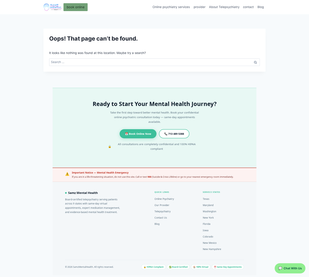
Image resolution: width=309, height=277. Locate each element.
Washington (209, 211)
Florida (206, 224)
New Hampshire (212, 249)
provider (199, 7)
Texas (206, 199)
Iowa (206, 230)
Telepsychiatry (162, 211)
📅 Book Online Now (138, 133)
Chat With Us (290, 268)
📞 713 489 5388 (174, 133)
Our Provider (161, 205)
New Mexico (210, 242)
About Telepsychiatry (224, 7)
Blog (261, 7)
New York (208, 217)
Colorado (208, 236)
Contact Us (160, 217)
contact (248, 7)
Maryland (208, 205)
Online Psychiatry (164, 199)
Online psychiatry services (171, 7)
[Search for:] (154, 62)
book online (75, 7)
